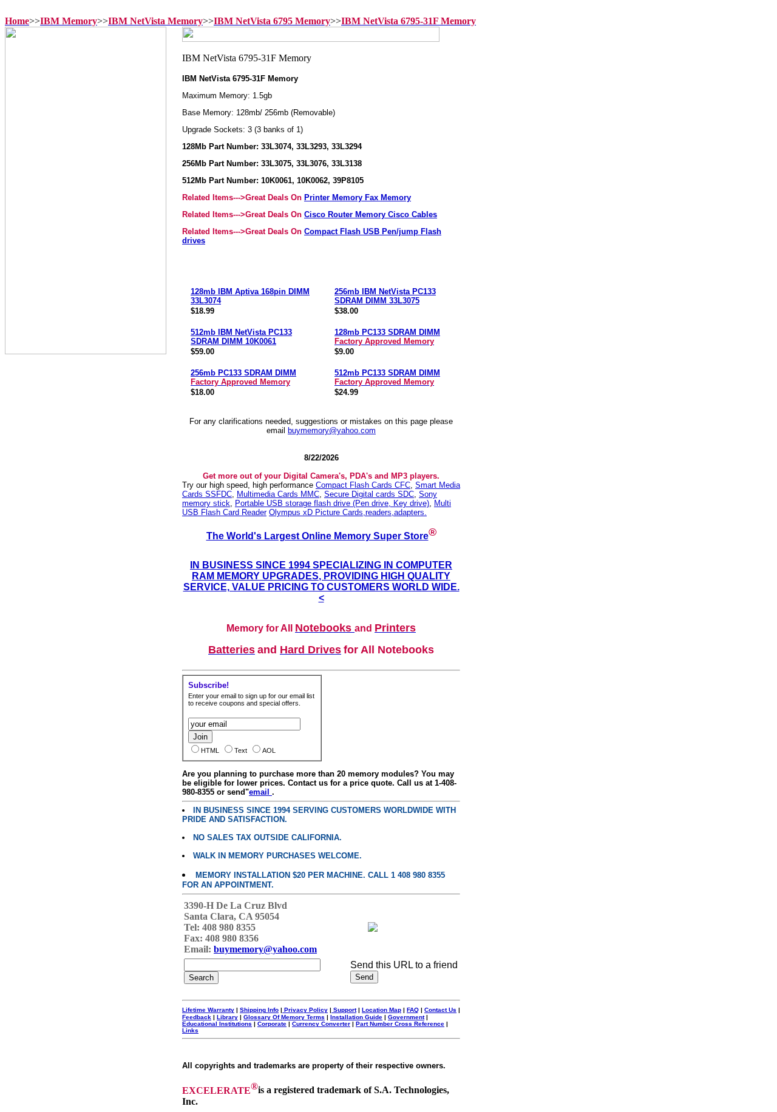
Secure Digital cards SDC (369, 494)
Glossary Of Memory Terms (284, 1017)
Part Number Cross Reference (400, 1023)
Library (227, 1017)
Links (190, 1030)
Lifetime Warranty (208, 1009)
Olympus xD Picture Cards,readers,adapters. (348, 512)
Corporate (272, 1023)
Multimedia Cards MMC (278, 494)
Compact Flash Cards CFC (363, 485)
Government (406, 1017)
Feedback (196, 1017)
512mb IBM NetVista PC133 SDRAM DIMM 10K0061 (241, 337)
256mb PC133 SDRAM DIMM (243, 377)
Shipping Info (259, 1009)
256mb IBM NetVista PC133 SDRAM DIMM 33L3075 (385, 296)
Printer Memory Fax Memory (357, 197)
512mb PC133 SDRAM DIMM (387, 377)
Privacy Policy (305, 1009)
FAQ (413, 1009)
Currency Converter (321, 1023)
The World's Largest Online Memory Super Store (317, 536)
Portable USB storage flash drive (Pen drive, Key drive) (332, 503)
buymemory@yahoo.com (332, 430)
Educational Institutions (217, 1023)
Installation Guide (356, 1017)
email (260, 792)
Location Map (381, 1009)
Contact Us (440, 1009)
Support (343, 1009)
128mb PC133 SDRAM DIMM (387, 337)
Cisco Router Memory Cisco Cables (370, 214)
